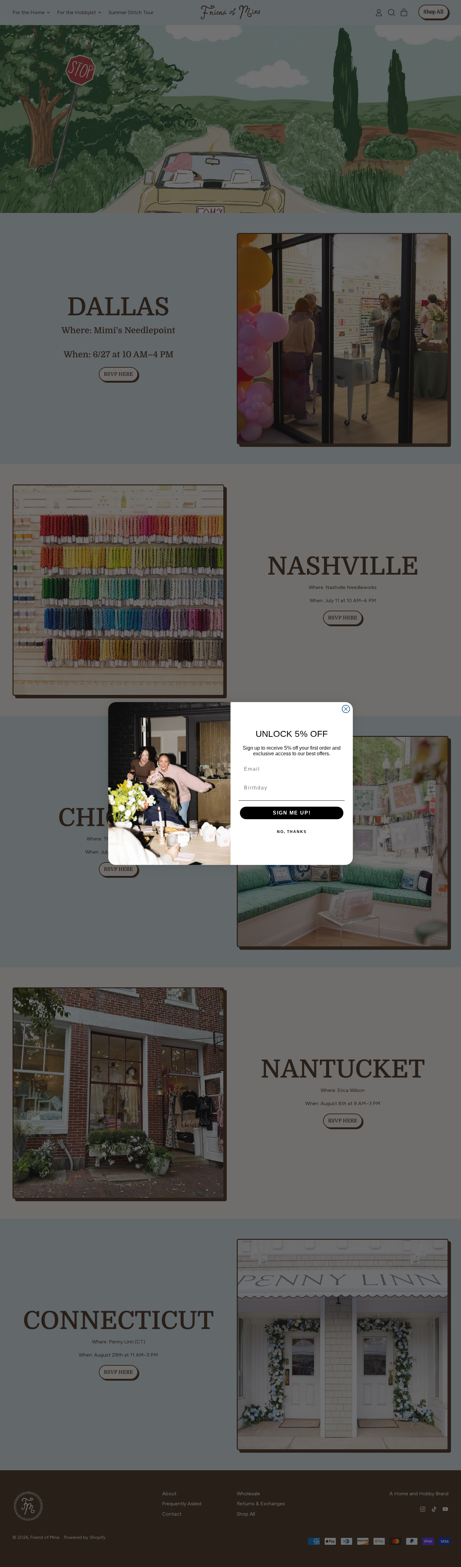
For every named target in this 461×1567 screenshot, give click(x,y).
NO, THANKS (292, 832)
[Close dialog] (346, 709)
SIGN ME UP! (292, 812)
